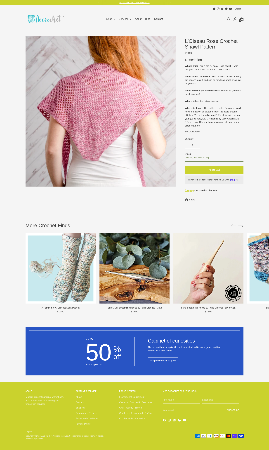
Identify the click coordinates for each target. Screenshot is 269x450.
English (238, 9)
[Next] (170, 2)
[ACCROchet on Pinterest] (226, 8)
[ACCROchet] (45, 19)
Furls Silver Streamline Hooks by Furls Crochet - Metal (134, 307)
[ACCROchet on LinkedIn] (222, 8)
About (79, 397)
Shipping (189, 190)
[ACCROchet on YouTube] (230, 8)
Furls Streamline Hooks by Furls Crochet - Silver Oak (208, 307)
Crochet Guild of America (132, 418)
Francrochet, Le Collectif (131, 397)
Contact (80, 402)
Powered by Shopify (34, 439)
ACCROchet (46, 436)
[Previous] (99, 2)
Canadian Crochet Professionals (135, 402)
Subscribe (233, 410)
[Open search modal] (229, 19)
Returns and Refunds (86, 413)
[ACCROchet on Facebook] (214, 8)
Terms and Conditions (87, 418)
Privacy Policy (83, 424)
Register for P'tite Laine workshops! (134, 3)
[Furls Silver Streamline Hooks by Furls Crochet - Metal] (134, 268)
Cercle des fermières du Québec (136, 413)
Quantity (189, 139)
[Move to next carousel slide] (240, 225)
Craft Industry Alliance (130, 407)
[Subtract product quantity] (188, 145)
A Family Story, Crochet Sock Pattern (61, 307)
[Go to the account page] (235, 19)
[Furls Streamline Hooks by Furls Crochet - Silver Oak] (208, 268)
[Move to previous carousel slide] (233, 226)
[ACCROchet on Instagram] (218, 8)
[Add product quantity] (197, 145)
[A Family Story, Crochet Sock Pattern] (61, 268)
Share (192, 199)
